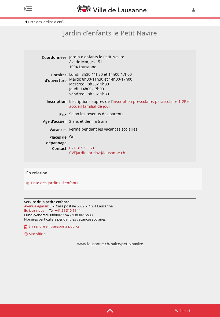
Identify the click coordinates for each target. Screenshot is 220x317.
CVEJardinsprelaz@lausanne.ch (97, 152)
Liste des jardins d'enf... (46, 21)
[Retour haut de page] (110, 310)
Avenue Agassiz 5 (37, 206)
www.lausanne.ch (110, 243)
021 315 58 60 (81, 147)
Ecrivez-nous (34, 210)
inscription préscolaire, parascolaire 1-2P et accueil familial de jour (130, 104)
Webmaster (184, 310)
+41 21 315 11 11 (68, 210)
